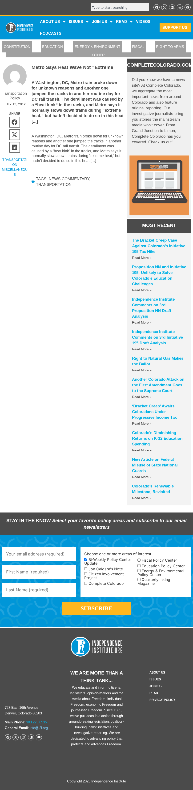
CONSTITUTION (17, 47)
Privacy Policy (162, 700)
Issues (76, 22)
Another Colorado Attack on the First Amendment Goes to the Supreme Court (158, 385)
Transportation (54, 184)
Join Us (155, 686)
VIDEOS (143, 22)
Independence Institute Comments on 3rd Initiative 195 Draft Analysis (157, 337)
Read (153, 693)
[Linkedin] (172, 7)
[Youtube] (188, 7)
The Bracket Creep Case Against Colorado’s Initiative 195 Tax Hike (158, 246)
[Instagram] (180, 7)
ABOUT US (50, 22)
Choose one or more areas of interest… (119, 554)
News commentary (69, 179)
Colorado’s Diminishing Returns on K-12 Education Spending (157, 438)
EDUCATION (52, 47)
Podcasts (50, 33)
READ (121, 22)
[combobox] (120, 7)
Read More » (142, 258)
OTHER (98, 55)
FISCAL (138, 47)
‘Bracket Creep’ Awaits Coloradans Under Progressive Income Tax (154, 412)
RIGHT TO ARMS (170, 47)
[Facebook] (156, 7)
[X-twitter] (164, 7)
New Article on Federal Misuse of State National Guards (155, 465)
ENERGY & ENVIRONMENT (97, 47)
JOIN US (99, 22)
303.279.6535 (36, 722)
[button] (14, 122)
